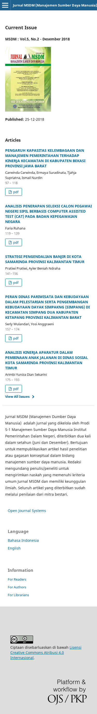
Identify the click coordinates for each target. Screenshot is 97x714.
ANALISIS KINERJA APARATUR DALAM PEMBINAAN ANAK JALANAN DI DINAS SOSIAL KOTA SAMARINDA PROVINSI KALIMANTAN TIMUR (46, 360)
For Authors (17, 587)
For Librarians (18, 595)
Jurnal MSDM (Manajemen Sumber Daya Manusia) (55, 5)
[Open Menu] (5, 5)
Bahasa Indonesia (23, 540)
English (14, 548)
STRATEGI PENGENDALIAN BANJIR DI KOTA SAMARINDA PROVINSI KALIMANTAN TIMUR (44, 259)
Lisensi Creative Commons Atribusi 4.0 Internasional (45, 652)
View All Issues (17, 396)
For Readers (17, 579)
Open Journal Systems (27, 510)
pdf (15, 192)
